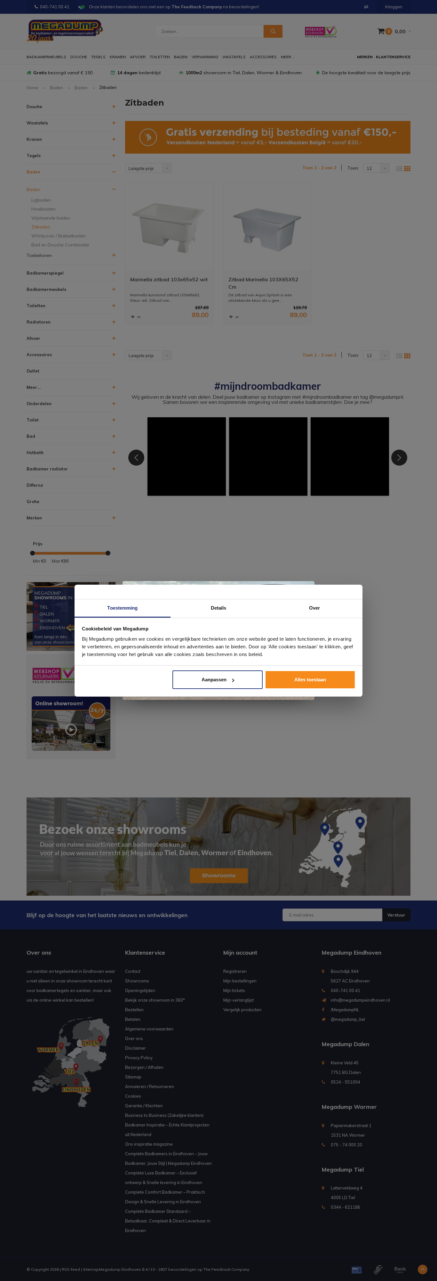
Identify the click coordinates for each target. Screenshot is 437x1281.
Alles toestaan (310, 679)
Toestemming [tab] (122, 608)
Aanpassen (214, 679)
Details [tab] (218, 608)
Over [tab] (314, 608)
